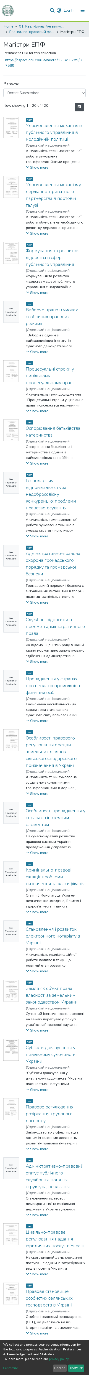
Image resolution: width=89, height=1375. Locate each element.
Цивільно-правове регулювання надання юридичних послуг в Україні (55, 1239)
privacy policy (58, 1359)
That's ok (76, 1368)
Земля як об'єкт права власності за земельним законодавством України (52, 995)
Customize (10, 1368)
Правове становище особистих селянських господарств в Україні (49, 1298)
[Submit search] (52, 10)
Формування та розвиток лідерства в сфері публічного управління (52, 257)
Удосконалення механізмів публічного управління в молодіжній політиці (54, 132)
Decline (59, 1368)
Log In (69, 10)
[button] (59, 10)
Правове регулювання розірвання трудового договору (49, 1114)
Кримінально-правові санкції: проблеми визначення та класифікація (55, 877)
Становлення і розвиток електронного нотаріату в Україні (53, 936)
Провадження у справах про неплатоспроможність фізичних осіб (53, 686)
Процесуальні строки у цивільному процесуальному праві (50, 376)
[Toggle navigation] (82, 10)
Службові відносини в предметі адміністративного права (55, 626)
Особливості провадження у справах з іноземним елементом (55, 818)
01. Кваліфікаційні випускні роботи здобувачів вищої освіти (42, 26)
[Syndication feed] (79, 107)
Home (8, 26)
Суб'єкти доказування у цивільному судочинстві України (51, 1054)
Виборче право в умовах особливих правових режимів (52, 317)
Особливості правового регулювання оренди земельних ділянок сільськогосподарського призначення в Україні (51, 751)
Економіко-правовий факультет (32, 31)
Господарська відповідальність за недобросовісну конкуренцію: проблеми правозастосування (51, 494)
